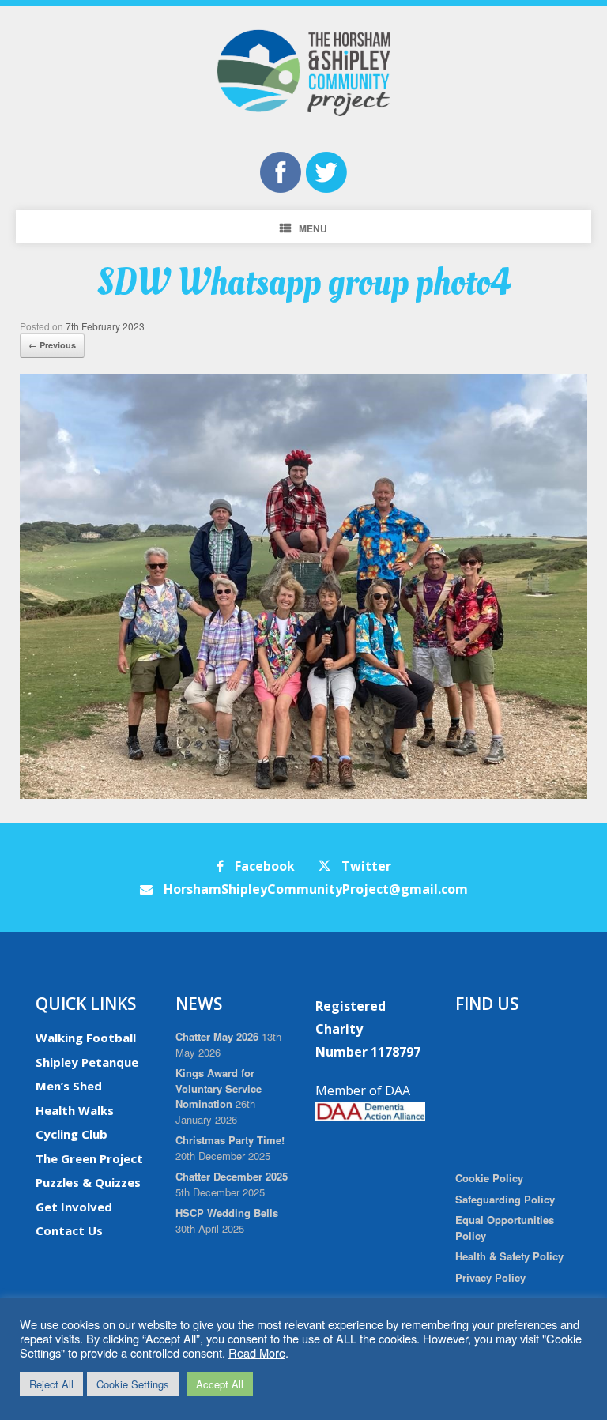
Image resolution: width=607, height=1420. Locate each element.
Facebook (263, 866)
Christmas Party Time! (230, 1139)
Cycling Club (71, 1134)
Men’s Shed (69, 1086)
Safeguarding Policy (505, 1199)
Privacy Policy (490, 1277)
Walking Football (86, 1037)
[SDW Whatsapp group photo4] (303, 794)
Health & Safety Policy (509, 1256)
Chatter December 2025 (231, 1176)
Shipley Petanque (87, 1062)
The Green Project (89, 1158)
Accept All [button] (219, 1384)
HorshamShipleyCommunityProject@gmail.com (314, 889)
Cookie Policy (489, 1177)
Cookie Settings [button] (132, 1384)
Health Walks (75, 1110)
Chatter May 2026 (216, 1036)
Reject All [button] (51, 1384)
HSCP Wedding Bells (226, 1212)
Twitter (364, 866)
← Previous (52, 345)
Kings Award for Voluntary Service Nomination (218, 1088)
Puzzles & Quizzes (88, 1182)
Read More (256, 1352)
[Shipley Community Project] (303, 72)
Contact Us (69, 1230)
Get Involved (74, 1207)
